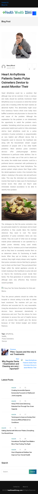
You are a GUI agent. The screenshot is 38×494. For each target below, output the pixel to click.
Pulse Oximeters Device (8, 340)
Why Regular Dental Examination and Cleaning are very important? (10, 365)
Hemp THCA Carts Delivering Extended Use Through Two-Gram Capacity (22, 406)
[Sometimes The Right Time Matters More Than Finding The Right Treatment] (5, 441)
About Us (4, 5)
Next (17, 359)
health (4, 336)
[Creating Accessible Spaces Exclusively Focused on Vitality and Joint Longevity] (5, 390)
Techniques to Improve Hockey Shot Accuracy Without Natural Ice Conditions (23, 419)
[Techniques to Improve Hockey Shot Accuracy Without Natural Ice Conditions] (5, 417)
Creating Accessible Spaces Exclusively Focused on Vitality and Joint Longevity (23, 392)
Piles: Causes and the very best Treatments (23, 353)
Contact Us (5, 2)
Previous (13, 349)
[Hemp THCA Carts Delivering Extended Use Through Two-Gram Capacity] (5, 404)
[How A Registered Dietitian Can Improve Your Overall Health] (5, 452)
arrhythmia (9, 334)
